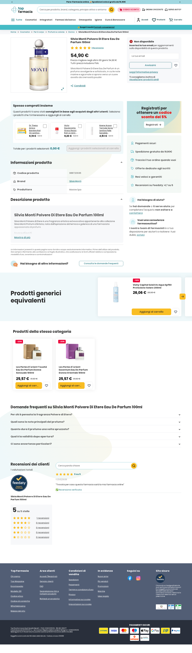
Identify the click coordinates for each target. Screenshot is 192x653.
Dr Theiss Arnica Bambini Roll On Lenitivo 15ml (34, 129)
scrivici (141, 235)
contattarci (136, 213)
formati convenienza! (104, 27)
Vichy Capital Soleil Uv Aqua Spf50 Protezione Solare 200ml (152, 286)
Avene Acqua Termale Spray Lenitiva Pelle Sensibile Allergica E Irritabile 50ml (106, 129)
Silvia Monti (75, 181)
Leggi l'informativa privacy (143, 72)
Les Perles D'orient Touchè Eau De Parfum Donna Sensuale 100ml (31, 369)
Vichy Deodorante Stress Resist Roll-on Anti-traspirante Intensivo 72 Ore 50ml (70, 129)
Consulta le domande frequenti (101, 263)
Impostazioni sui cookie (80, 604)
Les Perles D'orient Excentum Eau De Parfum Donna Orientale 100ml (73, 369)
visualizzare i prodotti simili (144, 79)
